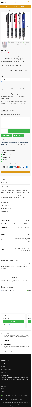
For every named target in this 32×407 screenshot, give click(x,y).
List (9, 280)
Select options (13, 321)
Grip (28, 278)
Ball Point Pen (6, 278)
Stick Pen (25, 280)
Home (2, 10)
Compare (5, 139)
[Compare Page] (8, 139)
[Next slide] (27, 26)
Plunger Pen (20, 280)
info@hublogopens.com (6, 369)
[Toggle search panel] (25, 2)
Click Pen (16, 278)
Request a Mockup (18, 135)
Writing (18, 281)
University (14, 281)
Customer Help (6, 388)
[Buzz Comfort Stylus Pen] (13, 302)
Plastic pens (14, 280)
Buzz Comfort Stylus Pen (8, 316)
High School (2, 280)
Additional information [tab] (6, 182)
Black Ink (11, 278)
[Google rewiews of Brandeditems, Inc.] (15, 399)
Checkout (5, 391)
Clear (2, 81)
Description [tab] (3, 179)
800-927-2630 (4, 372)
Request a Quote (6, 135)
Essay (19, 278)
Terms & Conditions (18, 402)
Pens (5, 10)
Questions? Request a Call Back (15, 171)
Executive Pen (24, 278)
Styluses (7, 315)
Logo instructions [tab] (5, 186)
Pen (11, 280)
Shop (4, 386)
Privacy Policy (27, 402)
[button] (28, 3)
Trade (11, 281)
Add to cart (19, 131)
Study (28, 280)
